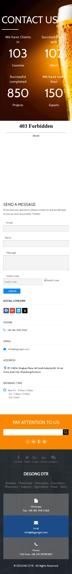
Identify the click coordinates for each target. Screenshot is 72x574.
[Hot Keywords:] (66, 432)
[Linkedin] (18, 310)
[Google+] (12, 310)
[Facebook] (6, 310)
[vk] (33, 442)
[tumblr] (39, 442)
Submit (13, 291)
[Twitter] (24, 310)
